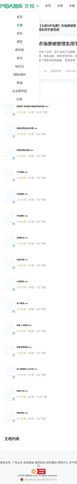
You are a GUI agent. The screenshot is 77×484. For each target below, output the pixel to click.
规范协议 (40, 462)
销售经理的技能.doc (25, 150)
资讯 (20, 58)
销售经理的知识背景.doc (27, 128)
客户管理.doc (22, 303)
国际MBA (19, 74)
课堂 (20, 41)
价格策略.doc (22, 194)
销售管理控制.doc (24, 347)
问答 (20, 99)
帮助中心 (63, 462)
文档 (20, 25)
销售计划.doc (22, 391)
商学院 (19, 49)
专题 (72, 5)
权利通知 (51, 462)
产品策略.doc (22, 172)
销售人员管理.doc (24, 325)
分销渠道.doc (22, 281)
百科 (20, 33)
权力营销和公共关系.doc (27, 369)
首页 (20, 17)
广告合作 (17, 462)
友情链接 (29, 462)
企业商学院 (19, 91)
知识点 (19, 66)
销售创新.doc (22, 413)
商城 (20, 82)
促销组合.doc (22, 238)
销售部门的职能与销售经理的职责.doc (33, 106)
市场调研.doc (22, 216)
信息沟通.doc (22, 260)
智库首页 (5, 462)
